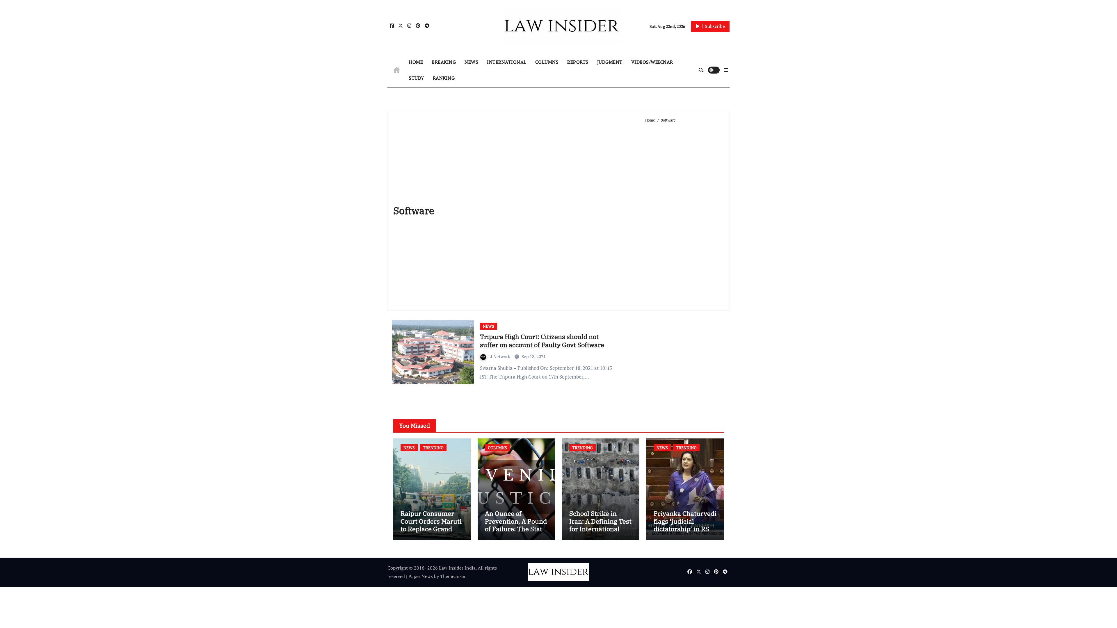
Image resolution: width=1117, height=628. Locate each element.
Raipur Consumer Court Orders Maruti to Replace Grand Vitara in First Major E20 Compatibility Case (431, 532)
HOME (416, 62)
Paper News (420, 576)
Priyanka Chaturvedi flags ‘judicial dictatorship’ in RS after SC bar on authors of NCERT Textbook (685, 532)
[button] (726, 70)
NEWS (471, 62)
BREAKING (444, 62)
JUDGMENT (609, 62)
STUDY (416, 78)
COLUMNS (547, 62)
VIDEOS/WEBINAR (652, 62)
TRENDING (433, 447)
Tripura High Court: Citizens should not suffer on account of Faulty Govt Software (542, 340)
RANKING (444, 78)
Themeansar (452, 576)
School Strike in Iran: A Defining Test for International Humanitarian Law (600, 524)
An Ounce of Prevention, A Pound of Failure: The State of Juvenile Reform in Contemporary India (516, 532)
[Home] (396, 70)
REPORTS (577, 62)
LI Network (499, 356)
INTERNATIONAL (507, 62)
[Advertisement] (684, 214)
